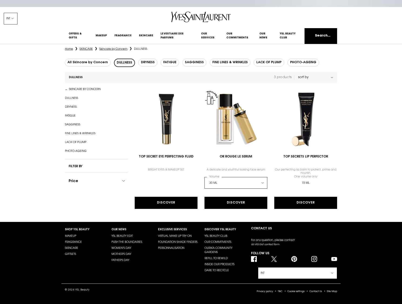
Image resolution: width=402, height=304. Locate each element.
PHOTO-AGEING (76, 151)
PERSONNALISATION (171, 248)
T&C (280, 292)
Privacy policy (265, 292)
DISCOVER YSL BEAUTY (220, 229)
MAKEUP (70, 236)
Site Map (332, 292)
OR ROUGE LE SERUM (236, 156)
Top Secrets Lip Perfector (305, 156)
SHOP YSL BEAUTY (77, 229)
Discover (166, 202)
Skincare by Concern (85, 89)
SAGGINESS (72, 124)
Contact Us (315, 292)
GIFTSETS (70, 254)
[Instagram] (314, 259)
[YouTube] (334, 259)
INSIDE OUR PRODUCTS (219, 264)
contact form (272, 245)
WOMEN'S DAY (121, 248)
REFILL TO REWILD (216, 258)
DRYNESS (71, 107)
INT (8, 18)
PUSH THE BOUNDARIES (126, 242)
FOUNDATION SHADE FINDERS (178, 242)
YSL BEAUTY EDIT (122, 236)
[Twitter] (274, 259)
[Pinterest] (294, 259)
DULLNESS (71, 98)
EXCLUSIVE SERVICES (172, 229)
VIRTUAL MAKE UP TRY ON (175, 236)
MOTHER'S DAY (121, 254)
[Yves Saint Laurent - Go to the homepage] (201, 17)
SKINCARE (71, 248)
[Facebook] (254, 259)
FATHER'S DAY (120, 260)
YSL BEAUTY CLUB (215, 236)
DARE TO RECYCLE (216, 270)
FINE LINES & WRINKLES (80, 133)
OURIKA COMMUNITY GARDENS (218, 250)
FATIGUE (70, 115)
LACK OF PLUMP (75, 142)
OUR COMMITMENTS (217, 242)
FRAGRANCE (73, 242)
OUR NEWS (118, 229)
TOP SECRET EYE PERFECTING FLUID (166, 156)
